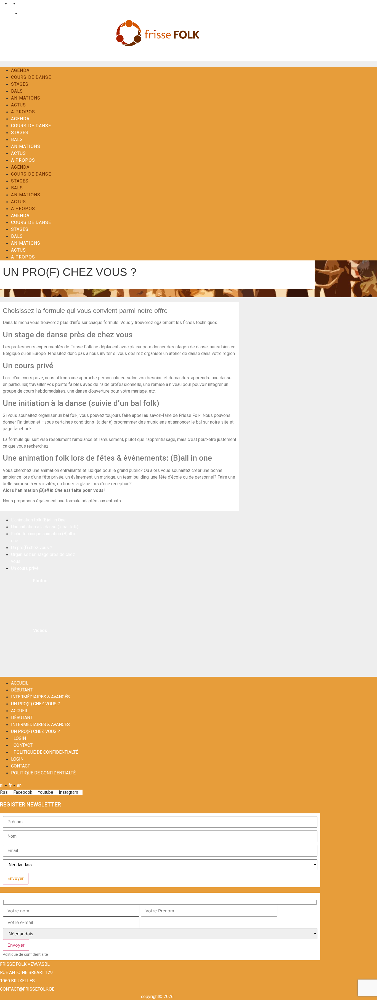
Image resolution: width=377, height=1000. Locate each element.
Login (8, 13)
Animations (25, 98)
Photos (40, 580)
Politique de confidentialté (46, 752)
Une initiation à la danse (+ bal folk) (44, 526)
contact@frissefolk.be (27, 989)
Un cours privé (25, 568)
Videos (40, 630)
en (19, 3)
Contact (26, 13)
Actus (18, 105)
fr (10, 3)
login (20, 738)
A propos (23, 111)
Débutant (22, 690)
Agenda (20, 70)
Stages (20, 84)
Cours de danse (31, 77)
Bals (17, 91)
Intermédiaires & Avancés (40, 696)
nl (1, 3)
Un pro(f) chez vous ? (31, 547)
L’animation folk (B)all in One (38, 520)
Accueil (19, 683)
